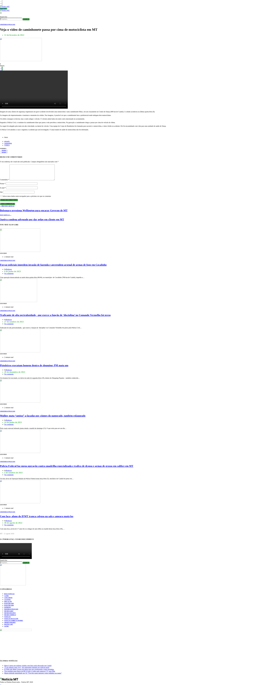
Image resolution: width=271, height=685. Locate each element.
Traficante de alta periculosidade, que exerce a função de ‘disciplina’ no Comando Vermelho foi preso (55, 315)
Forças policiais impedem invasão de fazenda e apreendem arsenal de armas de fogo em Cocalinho (53, 264)
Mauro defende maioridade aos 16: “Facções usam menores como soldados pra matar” (33, 673)
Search (26, 19)
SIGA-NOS (3, 8)
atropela (7, 141)
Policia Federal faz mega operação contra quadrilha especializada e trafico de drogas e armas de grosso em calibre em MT (66, 466)
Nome (2, 183)
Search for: (3, 17)
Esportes (7, 607)
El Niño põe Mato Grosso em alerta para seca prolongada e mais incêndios (29, 669)
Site (1, 192)
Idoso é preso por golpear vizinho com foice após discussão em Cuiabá (27, 665)
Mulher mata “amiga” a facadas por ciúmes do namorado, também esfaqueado (42, 415)
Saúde (6, 626)
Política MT (8, 624)
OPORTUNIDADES (10, 622)
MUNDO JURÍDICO (10, 615)
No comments (9, 273)
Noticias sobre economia (13, 620)
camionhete (8, 143)
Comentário (4, 180)
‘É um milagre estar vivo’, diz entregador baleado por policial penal (26, 667)
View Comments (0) (7, 204)
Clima (6, 596)
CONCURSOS (8, 597)
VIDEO (7, 145)
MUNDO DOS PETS (10, 613)
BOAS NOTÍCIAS (9, 594)
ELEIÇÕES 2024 (9, 603)
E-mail (3, 188)
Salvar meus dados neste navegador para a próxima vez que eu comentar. (27, 196)
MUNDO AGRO (8, 611)
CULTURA (7, 599)
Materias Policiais (11, 609)
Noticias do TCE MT (11, 618)
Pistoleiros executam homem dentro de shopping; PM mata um (34, 365)
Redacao (9, 269)
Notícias (7, 617)
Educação (8, 601)
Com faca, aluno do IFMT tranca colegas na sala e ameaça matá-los (36, 516)
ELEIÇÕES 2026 (9, 605)
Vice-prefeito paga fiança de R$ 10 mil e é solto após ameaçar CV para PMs (29, 671)
